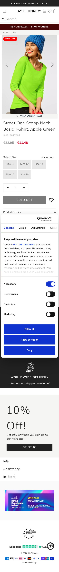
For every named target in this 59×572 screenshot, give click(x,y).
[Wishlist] (49, 12)
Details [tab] (23, 227)
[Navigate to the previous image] (6, 64)
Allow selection (30, 339)
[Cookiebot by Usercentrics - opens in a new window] (41, 219)
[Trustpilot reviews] (29, 547)
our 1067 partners (24, 244)
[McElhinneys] (29, 12)
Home (6, 32)
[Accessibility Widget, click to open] (50, 546)
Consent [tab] (9, 227)
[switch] (50, 294)
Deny (29, 350)
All (14, 32)
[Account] (44, 12)
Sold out (25, 200)
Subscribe (30, 447)
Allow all (30, 329)
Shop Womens (40, 27)
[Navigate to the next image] (52, 65)
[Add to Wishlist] (51, 200)
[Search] (3, 19)
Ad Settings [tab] (38, 227)
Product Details (12, 212)
